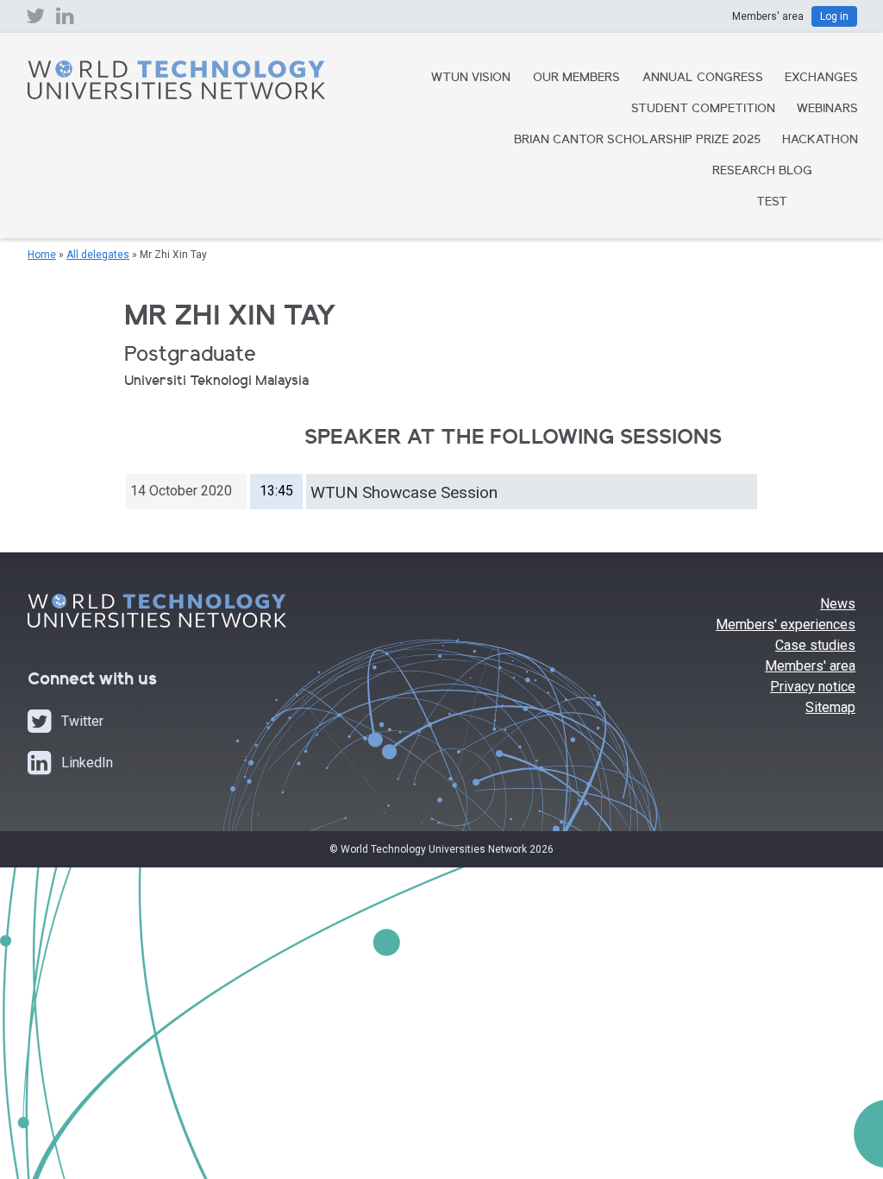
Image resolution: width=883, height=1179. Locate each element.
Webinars (827, 110)
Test (771, 203)
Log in (834, 16)
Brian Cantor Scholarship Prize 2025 (637, 141)
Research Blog (762, 172)
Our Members (576, 78)
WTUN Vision (470, 78)
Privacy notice (812, 686)
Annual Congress (702, 78)
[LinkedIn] (65, 20)
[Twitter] (35, 20)
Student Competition (703, 110)
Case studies (815, 645)
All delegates (97, 255)
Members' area (810, 666)
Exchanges (821, 78)
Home (42, 255)
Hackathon (820, 141)
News (837, 604)
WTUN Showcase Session (404, 492)
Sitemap (830, 707)
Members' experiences (785, 624)
